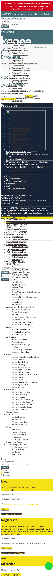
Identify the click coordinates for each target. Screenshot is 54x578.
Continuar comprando (11, 574)
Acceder (5, 509)
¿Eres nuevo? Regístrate (11, 514)
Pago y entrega (40, 210)
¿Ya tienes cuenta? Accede (13, 553)
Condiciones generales (11, 213)
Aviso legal (6, 210)
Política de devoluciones (33, 213)
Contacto (10, 183)
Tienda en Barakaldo (15, 188)
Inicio (3, 63)
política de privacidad (10, 533)
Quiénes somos (13, 178)
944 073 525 (7, 14)
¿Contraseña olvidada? (28, 504)
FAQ (8, 186)
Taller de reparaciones (16, 181)
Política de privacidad (22, 210)
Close (15, 218)
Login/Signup (7, 218)
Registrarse (6, 548)
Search (5, 27)
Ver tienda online (8, 99)
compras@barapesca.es (24, 14)
